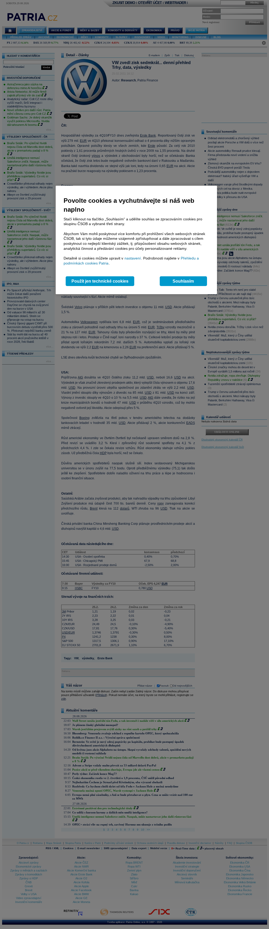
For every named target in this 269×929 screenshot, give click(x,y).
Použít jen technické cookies (99, 281)
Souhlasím (183, 281)
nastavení (133, 258)
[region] (136, 240)
